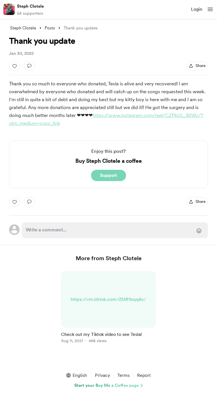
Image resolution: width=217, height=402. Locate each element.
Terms (123, 375)
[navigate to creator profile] (9, 9)
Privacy (102, 375)
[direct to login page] (115, 230)
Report (144, 375)
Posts (50, 28)
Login (196, 9)
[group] (108, 310)
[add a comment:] (29, 65)
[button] (210, 9)
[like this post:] (14, 65)
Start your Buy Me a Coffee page (106, 385)
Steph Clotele (30, 6)
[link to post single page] (108, 308)
